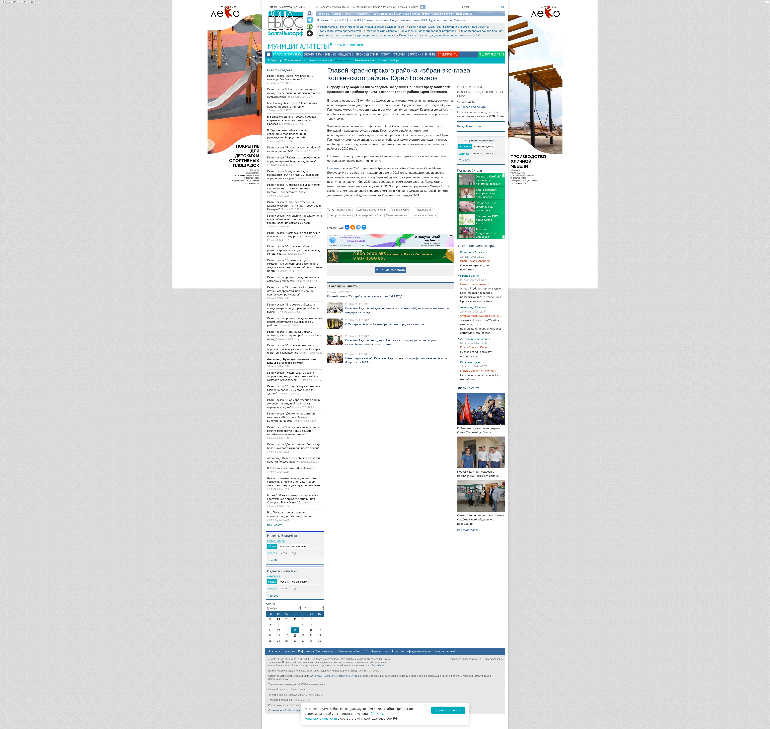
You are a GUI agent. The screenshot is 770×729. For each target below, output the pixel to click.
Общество (346, 54)
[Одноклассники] (352, 227)
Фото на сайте (468, 388)
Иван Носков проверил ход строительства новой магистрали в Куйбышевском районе (294, 322)
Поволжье (323, 13)
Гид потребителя (491, 54)
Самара (336, 13)
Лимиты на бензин (376, 20)
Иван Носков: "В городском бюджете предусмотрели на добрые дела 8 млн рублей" (292, 308)
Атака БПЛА (338, 20)
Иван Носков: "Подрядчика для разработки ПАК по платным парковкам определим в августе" (293, 174)
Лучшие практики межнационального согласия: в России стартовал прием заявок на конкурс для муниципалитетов (293, 481)
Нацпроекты (464, 13)
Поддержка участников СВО (408, 20)
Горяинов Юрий (400, 209)
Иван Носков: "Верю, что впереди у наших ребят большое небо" (363, 26)
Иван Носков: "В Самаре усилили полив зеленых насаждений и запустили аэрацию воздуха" (293, 403)
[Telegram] (358, 227)
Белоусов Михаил (340, 215)
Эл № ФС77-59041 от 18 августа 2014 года (334, 676)
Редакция (289, 651)
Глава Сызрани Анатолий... (478, 370)
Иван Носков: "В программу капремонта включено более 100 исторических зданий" (293, 390)
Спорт (385, 54)
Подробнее (377, 665)
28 (278, 619)
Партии (382, 60)
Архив (363, 6)
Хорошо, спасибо (448, 710)
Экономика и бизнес (320, 54)
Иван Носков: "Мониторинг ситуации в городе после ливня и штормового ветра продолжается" (294, 93)
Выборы (394, 60)
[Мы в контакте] (310, 13)
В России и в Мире (421, 54)
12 (278, 630)
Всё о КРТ (355, 20)
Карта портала (380, 651)
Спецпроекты (448, 54)
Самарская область (424, 215)
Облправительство (295, 60)
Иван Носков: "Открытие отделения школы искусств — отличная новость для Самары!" (294, 205)
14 (295, 630)
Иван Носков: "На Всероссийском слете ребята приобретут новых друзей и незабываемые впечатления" (293, 431)
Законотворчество (365, 60)
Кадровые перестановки (371, 209)
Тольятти (349, 13)
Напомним (334, 168)
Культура (398, 54)
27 (270, 619)
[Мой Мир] (364, 227)
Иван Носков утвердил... (476, 260)
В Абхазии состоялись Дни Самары (290, 468)
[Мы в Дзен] (310, 33)
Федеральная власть (320, 60)
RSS (352, 6)
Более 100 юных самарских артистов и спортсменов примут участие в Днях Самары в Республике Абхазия (292, 499)
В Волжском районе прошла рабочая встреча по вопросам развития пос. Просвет (291, 120)
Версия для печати (473, 106)
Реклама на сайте (407, 6)
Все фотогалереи (468, 529)
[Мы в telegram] (310, 20)
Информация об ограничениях (316, 651)
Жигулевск (402, 13)
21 (295, 635)
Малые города (420, 13)
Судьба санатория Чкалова (447, 20)
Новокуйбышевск (382, 13)
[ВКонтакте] (347, 227)
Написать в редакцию (332, 6)
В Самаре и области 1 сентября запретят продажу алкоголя (385, 324)
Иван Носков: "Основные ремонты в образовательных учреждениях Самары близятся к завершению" (293, 349)
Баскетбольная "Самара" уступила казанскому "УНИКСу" (364, 296)
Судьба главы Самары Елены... (481, 315)
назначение (344, 209)
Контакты (274, 651)
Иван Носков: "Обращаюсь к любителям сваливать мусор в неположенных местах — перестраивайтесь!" (293, 188)
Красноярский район (368, 215)
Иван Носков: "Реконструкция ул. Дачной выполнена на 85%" (439, 35)
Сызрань (363, 13)
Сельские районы (442, 13)
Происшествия (367, 54)
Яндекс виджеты (381, 6)
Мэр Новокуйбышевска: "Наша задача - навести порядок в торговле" (412, 30)
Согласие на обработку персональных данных (294, 710)
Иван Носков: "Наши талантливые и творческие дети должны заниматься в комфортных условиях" (292, 376)
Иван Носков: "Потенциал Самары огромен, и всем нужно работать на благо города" (294, 335)
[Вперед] (503, 237)
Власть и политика (346, 44)
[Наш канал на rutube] (310, 27)
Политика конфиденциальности (411, 651)
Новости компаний (445, 651)
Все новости (275, 524)
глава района (423, 209)
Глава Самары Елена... (475, 347)
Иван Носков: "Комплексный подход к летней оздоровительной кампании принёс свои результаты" (291, 291)
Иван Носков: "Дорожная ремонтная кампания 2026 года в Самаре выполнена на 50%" (291, 417)
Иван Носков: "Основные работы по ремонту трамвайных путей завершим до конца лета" (294, 250)
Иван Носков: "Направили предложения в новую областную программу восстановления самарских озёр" (294, 219)
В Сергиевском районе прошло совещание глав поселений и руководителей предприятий (287, 134)
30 (295, 619)
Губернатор (275, 60)
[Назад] (503, 175)
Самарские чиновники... (476, 284)
